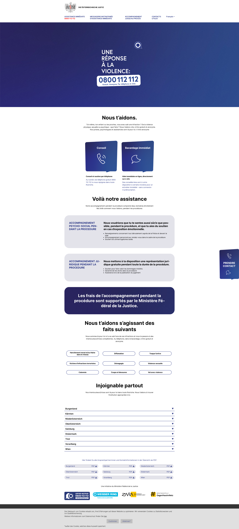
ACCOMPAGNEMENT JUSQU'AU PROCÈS (133, 18)
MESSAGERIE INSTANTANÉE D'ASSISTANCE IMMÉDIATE (101, 18)
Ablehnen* (126, 521)
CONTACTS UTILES (156, 18)
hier (105, 516)
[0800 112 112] (229, 256)
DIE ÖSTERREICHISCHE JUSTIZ (91, 7)
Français (169, 17)
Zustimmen (112, 521)
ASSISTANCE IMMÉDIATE (74, 18)
